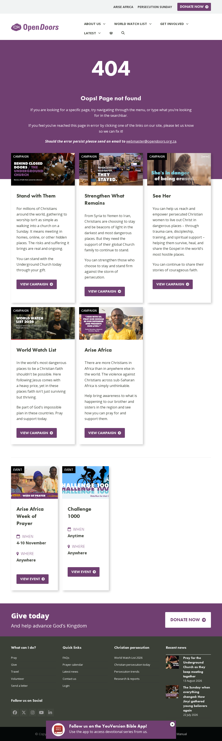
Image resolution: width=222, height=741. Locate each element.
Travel (15, 671)
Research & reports (127, 679)
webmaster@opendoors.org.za (151, 141)
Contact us (69, 679)
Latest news (70, 671)
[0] (111, 33)
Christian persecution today (132, 665)
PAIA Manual (178, 734)
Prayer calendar (73, 665)
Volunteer (17, 679)
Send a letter (19, 686)
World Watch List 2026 (128, 658)
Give (14, 665)
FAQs (66, 658)
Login (66, 686)
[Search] (123, 33)
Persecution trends (126, 671)
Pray (14, 658)
